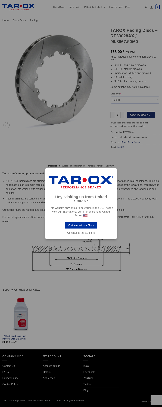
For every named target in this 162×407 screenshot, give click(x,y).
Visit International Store (81, 225)
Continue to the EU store (81, 233)
